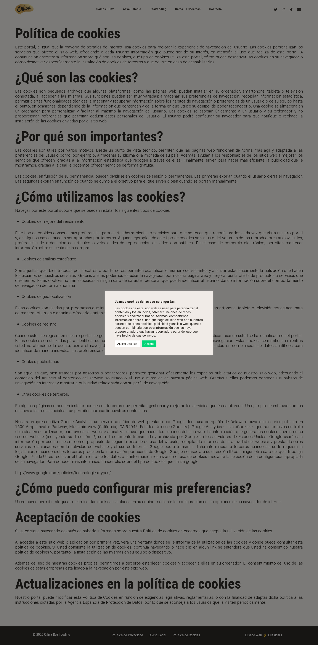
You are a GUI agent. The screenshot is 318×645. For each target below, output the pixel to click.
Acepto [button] (149, 344)
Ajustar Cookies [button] (127, 344)
